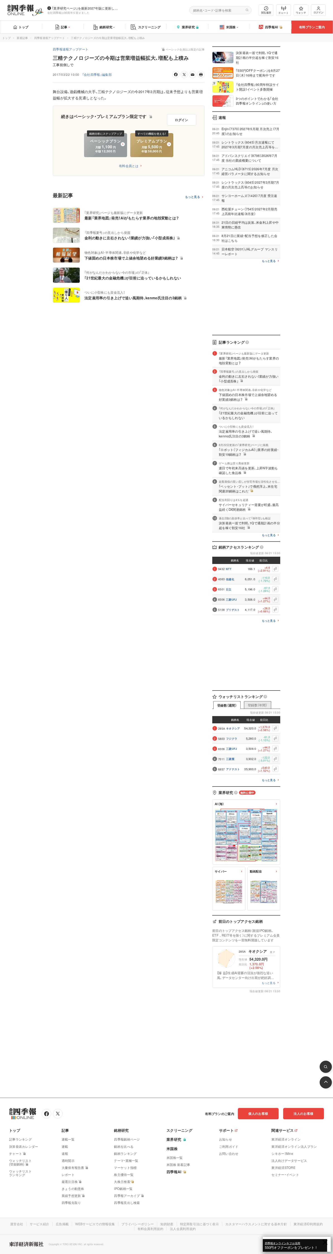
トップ (23, 27)
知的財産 (166, 1224)
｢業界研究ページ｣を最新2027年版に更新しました (86, 8)
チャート (283, 12)
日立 (229, 589)
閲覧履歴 (266, 12)
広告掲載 (62, 1224)
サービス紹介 (39, 1224)
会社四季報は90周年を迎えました (68, 12)
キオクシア (233, 728)
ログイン (318, 12)
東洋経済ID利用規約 (308, 1224)
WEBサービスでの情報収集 (95, 1224)
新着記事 (22, 38)
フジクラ (231, 738)
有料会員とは (128, 166)
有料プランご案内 (312, 27)
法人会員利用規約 (183, 1228)
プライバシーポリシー (137, 1224)
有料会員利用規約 (150, 1228)
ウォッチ (301, 12)
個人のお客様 (258, 1113)
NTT (228, 569)
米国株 (231, 27)
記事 (64, 27)
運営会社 (16, 1224)
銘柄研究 (105, 27)
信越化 (230, 579)
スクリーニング (149, 27)
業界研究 (188, 27)
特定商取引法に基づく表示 (199, 1224)
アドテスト (233, 769)
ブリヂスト (233, 610)
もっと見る (192, 197)
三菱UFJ (231, 599)
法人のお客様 (304, 1113)
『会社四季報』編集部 (97, 74)
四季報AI (271, 27)
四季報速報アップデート (49, 38)
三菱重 (230, 759)
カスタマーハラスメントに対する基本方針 (256, 1224)
